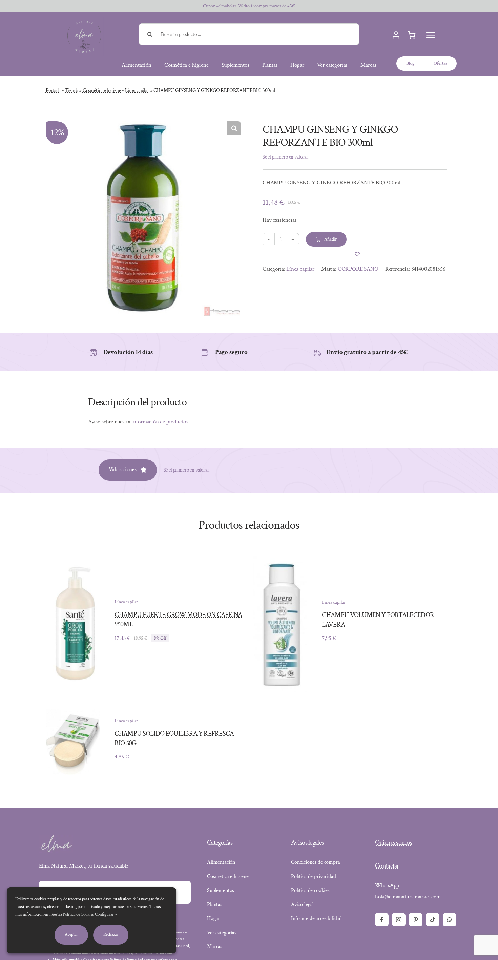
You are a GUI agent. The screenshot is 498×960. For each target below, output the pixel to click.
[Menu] (430, 35)
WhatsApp (387, 885)
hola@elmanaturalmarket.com (408, 896)
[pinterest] (415, 919)
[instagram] (399, 919)
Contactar (387, 865)
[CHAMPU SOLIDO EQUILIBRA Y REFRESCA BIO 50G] (73, 713)
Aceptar (71, 934)
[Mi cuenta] (396, 35)
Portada (53, 90)
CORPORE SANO (358, 269)
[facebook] (382, 919)
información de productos (159, 421)
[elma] (56, 837)
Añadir (330, 239)
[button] (234, 128)
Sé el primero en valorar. (286, 157)
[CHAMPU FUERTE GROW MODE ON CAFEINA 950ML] (73, 568)
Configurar (105, 914)
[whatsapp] (449, 919)
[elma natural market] (84, 20)
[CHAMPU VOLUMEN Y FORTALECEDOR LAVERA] (280, 559)
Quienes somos (393, 842)
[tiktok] (432, 919)
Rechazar (110, 934)
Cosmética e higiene (102, 90)
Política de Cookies (78, 914)
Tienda (71, 90)
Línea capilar (137, 90)
